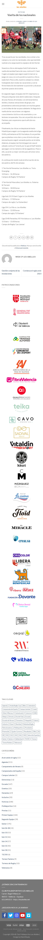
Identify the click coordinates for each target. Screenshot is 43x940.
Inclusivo (5, 724)
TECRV (27, 739)
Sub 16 (4, 846)
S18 (24, 735)
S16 (20, 735)
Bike (24, 706)
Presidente (28, 728)
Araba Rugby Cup (15, 706)
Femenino (19, 720)
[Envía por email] (23, 237)
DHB (35, 713)
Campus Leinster (25, 709)
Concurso (28, 713)
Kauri (12, 724)
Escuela (27, 717)
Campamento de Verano (11, 766)
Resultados (27, 731)
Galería (35, 720)
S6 (39, 731)
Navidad (18, 724)
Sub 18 (4, 850)
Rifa (34, 731)
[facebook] (4, 915)
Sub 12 (4, 837)
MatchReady (25, 937)
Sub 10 (4, 832)
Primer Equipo (7, 815)
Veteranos (17, 743)
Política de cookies (31, 929)
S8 (3, 735)
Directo (11, 717)
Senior (4, 739)
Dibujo (4, 717)
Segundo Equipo (8, 819)
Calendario (31, 706)
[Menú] (3, 4)
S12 (11, 735)
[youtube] (22, 915)
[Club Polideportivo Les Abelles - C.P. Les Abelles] (21, 4)
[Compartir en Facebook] (15, 237)
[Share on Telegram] (32, 237)
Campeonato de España (10, 709)
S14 (16, 735)
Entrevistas (6, 780)
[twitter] (10, 915)
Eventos (5, 788)
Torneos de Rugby (9, 863)
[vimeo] (28, 915)
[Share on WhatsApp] (11, 237)
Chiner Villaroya (7, 713)
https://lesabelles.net (21, 899)
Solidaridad (19, 739)
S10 (7, 735)
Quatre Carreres (16, 731)
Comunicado (19, 713)
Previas (5, 810)
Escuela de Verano (8, 720)
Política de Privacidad (13, 929)
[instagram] (16, 915)
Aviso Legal (21, 931)
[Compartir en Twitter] (19, 237)
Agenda (5, 706)
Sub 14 (4, 841)
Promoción (5, 731)
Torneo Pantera (7, 743)
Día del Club (19, 717)
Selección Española (34, 735)
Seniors (10, 739)
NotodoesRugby (28, 724)
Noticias (21, 12)
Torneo (34, 739)
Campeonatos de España (11, 771)
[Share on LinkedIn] (28, 237)
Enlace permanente (22, 248)
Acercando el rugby (9, 758)
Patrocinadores (7, 728)
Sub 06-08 (6, 828)
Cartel (35, 709)
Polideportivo (18, 728)
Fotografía (28, 720)
